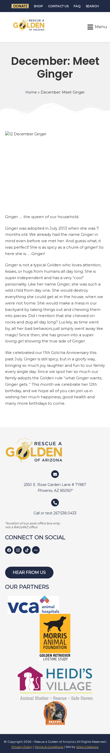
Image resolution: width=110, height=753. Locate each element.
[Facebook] (9, 550)
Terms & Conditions (49, 747)
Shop (38, 6)
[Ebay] (36, 550)
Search (92, 6)
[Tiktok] (27, 550)
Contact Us (58, 6)
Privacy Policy (22, 747)
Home (31, 92)
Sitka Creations (87, 747)
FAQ (77, 6)
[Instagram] (18, 550)
